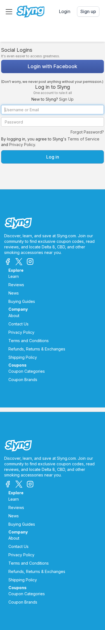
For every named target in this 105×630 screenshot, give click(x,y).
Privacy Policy (21, 332)
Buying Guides (21, 301)
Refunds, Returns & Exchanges (36, 349)
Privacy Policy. (22, 144)
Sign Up (66, 99)
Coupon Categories (26, 371)
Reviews (16, 284)
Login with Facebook (52, 66)
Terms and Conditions (28, 340)
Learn (13, 276)
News (13, 293)
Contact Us (18, 324)
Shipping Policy (22, 357)
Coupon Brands (22, 379)
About (13, 315)
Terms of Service (83, 139)
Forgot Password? (87, 132)
